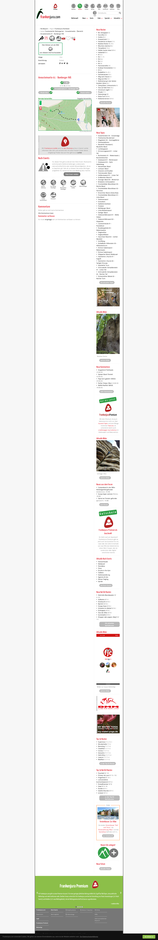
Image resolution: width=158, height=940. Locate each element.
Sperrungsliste (55, 914)
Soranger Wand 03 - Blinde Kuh (108, 180)
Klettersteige (70, 914)
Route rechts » (86, 92)
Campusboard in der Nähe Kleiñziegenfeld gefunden (105, 488)
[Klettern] (80, 6)
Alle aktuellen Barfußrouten (109, 624)
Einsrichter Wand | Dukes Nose (108, 193)
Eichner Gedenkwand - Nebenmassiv (104, 249)
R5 (99, 63)
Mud (110, 383)
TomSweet (109, 370)
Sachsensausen (103, 74)
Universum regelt (103, 90)
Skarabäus (101, 566)
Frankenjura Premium (42, 923)
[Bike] (99, 6)
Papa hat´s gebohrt (104, 379)
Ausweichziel (102, 39)
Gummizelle (102, 615)
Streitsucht (102, 602)
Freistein (101, 206)
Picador (100, 92)
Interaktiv (117, 18)
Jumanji (100, 793)
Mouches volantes (104, 46)
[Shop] (118, 6)
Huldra (100, 37)
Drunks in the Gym (104, 570)
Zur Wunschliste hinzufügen (63, 187)
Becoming (101, 746)
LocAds (79, 153)
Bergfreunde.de (71, 910)
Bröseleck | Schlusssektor (106, 182)
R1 (99, 55)
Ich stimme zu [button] (149, 936)
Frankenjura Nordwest (62, 29)
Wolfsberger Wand (104, 208)
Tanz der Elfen (102, 613)
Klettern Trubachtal (87, 910)
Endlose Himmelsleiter (105, 68)
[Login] (95, 14)
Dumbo (100, 788)
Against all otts (103, 577)
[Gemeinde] (112, 6)
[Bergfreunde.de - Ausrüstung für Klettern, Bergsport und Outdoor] (108, 126)
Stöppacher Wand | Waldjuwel (108, 254)
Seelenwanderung (104, 575)
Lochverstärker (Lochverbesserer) (102, 781)
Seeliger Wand (103, 212)
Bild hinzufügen (83, 186)
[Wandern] (73, 6)
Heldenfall (101, 52)
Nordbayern (44, 29)
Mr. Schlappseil (103, 33)
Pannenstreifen (103, 66)
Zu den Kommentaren (43, 199)
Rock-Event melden (72, 174)
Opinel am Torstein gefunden (107, 498)
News (84, 18)
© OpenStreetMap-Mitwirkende (85, 131)
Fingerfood (101, 777)
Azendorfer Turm (103, 265)
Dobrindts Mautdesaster (106, 595)
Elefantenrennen (103, 98)
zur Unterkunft (108, 836)
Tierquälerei (102, 48)
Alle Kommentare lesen (45, 213)
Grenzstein (101, 201)
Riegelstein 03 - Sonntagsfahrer (108, 140)
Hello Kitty (101, 755)
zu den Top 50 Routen (107, 763)
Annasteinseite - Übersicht (74, 31)
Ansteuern (53, 199)
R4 (99, 61)
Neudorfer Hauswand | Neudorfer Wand (104, 145)
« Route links (43, 92)
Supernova (101, 742)
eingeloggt (48, 219)
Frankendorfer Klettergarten (54, 31)
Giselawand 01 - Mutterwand (107, 160)
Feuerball (101, 773)
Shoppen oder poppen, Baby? (107, 617)
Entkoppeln (102, 610)
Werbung (97, 910)
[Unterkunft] (105, 6)
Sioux (100, 568)
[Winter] (92, 6)
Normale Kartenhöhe (45, 98)
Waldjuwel (101, 564)
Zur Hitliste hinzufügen (53, 187)
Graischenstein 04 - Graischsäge (108, 136)
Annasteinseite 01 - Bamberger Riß (52, 34)
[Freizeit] (86, 6)
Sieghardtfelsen (103, 234)
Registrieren (39, 914)
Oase (99, 786)
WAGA (113, 379)
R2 (99, 57)
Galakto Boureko (103, 791)
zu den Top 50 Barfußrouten (109, 798)
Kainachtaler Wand (104, 166)
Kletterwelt (74, 18)
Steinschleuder (103, 562)
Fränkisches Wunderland (106, 138)
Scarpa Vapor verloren (105, 494)
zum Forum (104, 505)
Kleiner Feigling (103, 579)
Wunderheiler (102, 744)
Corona (100, 751)
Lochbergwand (103, 149)
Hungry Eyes (102, 606)
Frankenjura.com (40, 910)
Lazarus (100, 757)
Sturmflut (101, 35)
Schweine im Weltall (105, 608)
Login (37, 918)
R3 (99, 59)
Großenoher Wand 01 (105, 177)
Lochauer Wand (103, 169)
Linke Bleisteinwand (104, 210)
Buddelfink (101, 72)
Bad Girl (100, 604)
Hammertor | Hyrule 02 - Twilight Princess (105, 262)
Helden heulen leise (104, 50)
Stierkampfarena (103, 142)
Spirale (100, 581)
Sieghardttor (102, 232)
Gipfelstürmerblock (104, 204)
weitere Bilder (105, 360)
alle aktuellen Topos (106, 282)
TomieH (110, 374)
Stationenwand (103, 199)
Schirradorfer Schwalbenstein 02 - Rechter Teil (107, 273)
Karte (91, 18)
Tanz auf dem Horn (104, 88)
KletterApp (39, 927)
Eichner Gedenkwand (105, 252)
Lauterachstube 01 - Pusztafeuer (104, 224)
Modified (101, 759)
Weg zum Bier (102, 79)
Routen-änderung (43, 187)
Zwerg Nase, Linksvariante (107, 85)
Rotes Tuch (101, 96)
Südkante (101, 599)
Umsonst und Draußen (105, 171)
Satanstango (102, 94)
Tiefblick (101, 573)
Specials (107, 18)
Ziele (99, 18)
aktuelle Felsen (105, 869)
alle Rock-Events (105, 585)
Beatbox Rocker (103, 44)
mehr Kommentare (106, 391)
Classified (101, 748)
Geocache (101, 753)
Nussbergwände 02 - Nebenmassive (104, 229)
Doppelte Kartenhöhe (84, 98)
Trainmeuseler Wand (105, 173)
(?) (66, 83)
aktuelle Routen (105, 103)
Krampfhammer (103, 784)
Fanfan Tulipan (103, 383)
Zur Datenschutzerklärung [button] (89, 936)
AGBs (96, 914)
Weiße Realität (103, 385)
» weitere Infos (115, 904)
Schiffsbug (101, 241)
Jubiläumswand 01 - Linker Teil (108, 175)
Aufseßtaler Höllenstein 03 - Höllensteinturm (106, 244)
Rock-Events (54, 910)
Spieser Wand (102, 374)
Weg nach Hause (103, 77)
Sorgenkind (102, 370)
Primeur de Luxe (103, 775)
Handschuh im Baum (105, 41)
